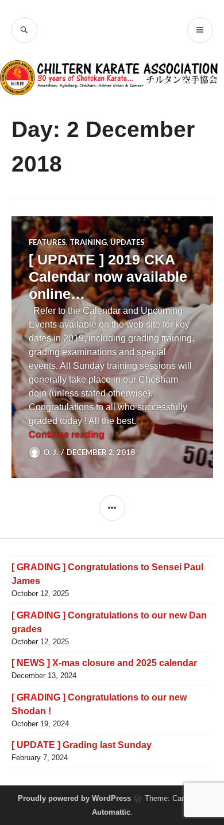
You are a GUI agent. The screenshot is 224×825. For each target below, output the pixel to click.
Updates (127, 242)
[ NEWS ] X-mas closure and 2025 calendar (104, 663)
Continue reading (67, 434)
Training (88, 242)
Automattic (111, 812)
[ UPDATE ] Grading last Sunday (81, 745)
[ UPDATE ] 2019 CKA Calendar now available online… (108, 276)
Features (47, 242)
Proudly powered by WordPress (74, 798)
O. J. (50, 452)
